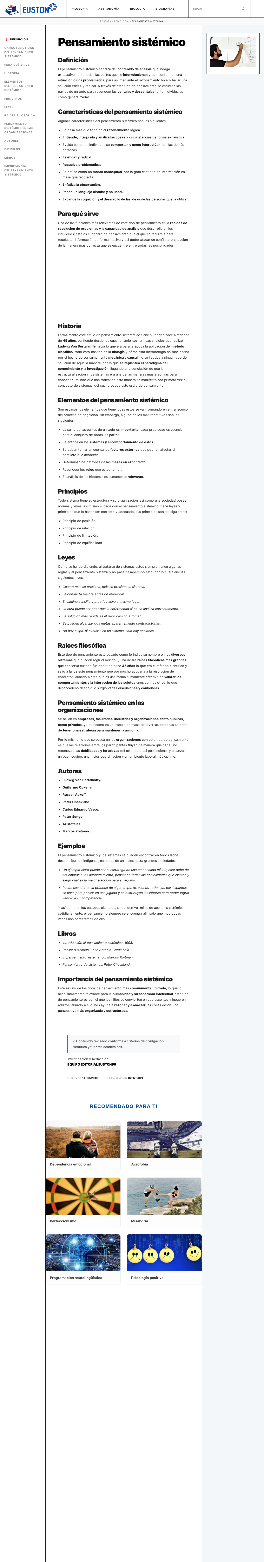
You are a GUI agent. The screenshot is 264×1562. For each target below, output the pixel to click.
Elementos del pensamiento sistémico (18, 86)
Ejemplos (12, 149)
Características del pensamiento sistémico (19, 52)
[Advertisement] (123, 285)
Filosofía (80, 8)
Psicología (121, 21)
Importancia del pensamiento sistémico (18, 170)
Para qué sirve (17, 65)
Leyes (9, 107)
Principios (13, 98)
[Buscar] (243, 9)
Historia (11, 73)
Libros (9, 157)
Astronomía (109, 8)
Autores (11, 140)
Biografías (165, 8)
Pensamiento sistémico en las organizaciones (18, 128)
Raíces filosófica (19, 115)
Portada (105, 21)
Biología (137, 8)
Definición (19, 39)
